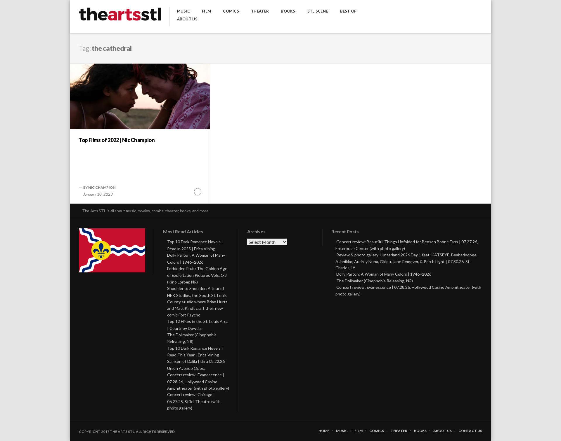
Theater (260, 11)
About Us (187, 19)
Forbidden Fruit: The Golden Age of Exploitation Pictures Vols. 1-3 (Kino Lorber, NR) (197, 275)
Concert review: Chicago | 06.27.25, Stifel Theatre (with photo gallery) (194, 401)
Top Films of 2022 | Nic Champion (117, 140)
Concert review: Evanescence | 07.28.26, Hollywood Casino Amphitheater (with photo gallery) (198, 381)
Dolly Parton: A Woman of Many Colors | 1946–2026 (383, 274)
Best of (348, 11)
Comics (231, 11)
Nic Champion (101, 187)
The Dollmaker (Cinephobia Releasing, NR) (374, 280)
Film (206, 11)
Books (288, 11)
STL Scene (317, 11)
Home (323, 431)
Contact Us (470, 431)
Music (183, 11)
